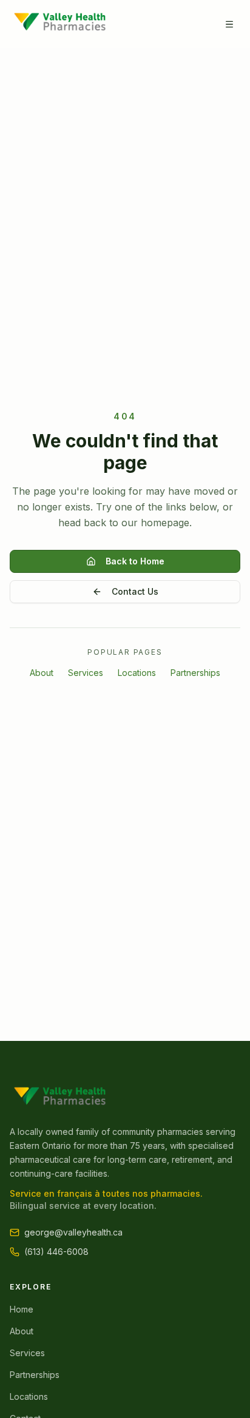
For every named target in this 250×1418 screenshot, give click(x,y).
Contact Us (135, 591)
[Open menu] (229, 24)
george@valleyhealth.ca (73, 1232)
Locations (137, 672)
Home (21, 1309)
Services (85, 672)
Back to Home (135, 561)
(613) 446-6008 (56, 1251)
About (41, 672)
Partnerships (195, 672)
